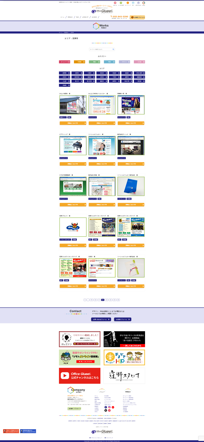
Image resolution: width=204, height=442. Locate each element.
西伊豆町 (77, 77)
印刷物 (79, 61)
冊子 (90, 239)
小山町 (64, 81)
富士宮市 (89, 81)
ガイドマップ (128, 3)
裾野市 (127, 77)
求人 (133, 3)
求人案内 (106, 395)
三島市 (89, 73)
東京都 (139, 81)
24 (110, 299)
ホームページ (64, 61)
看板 (94, 61)
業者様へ (97, 406)
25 (114, 299)
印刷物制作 (125, 406)
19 (91, 299)
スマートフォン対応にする (129, 402)
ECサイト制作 (126, 401)
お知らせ (115, 3)
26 (118, 299)
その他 (139, 61)
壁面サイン (63, 117)
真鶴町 (105, 423)
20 (95, 299)
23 (106, 299)
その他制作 (125, 411)
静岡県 (64, 73)
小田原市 (95, 423)
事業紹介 (70, 17)
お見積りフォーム (137, 17)
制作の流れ (97, 399)
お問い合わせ (138, 3)
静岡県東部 (100, 418)
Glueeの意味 (107, 397)
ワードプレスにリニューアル (129, 404)
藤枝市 (102, 81)
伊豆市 (64, 77)
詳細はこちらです (73, 123)
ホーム (62, 17)
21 (99, 299)
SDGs (143, 5)
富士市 (77, 81)
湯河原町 (100, 423)
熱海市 (89, 77)
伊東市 (102, 77)
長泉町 (114, 73)
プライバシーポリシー (109, 401)
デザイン (124, 61)
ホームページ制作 (127, 395)
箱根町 (109, 423)
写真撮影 (125, 409)
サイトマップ (107, 402)
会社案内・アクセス (74, 408)
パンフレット (121, 198)
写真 (109, 61)
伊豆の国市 (139, 73)
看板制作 (125, 408)
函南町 (127, 73)
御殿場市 (139, 77)
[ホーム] (102, 14)
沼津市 (77, 73)
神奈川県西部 (107, 418)
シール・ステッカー (65, 239)
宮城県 (64, 85)
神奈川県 (127, 81)
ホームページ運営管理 (128, 399)
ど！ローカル (107, 399)
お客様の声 (85, 17)
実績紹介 (66, 32)
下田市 (114, 77)
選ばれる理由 (98, 402)
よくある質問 (121, 3)
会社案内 (94, 17)
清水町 (102, 73)
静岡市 (114, 81)
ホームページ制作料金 (128, 397)
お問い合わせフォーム (100, 319)
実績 (77, 17)
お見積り (97, 408)
